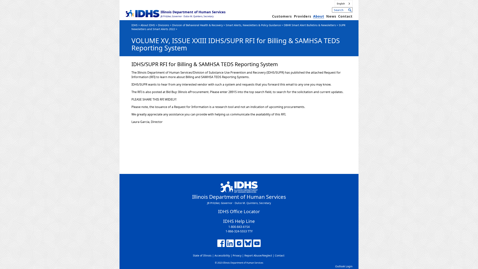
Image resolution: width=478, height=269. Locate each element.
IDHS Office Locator (239, 211)
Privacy (237, 255)
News (331, 16)
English (341, 3)
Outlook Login (344, 266)
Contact (345, 16)
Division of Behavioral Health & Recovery (197, 25)
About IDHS (148, 25)
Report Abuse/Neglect (258, 255)
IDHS (134, 25)
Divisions (163, 25)
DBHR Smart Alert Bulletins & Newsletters (310, 25)
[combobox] (344, 3)
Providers (302, 16)
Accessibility (222, 255)
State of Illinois (202, 255)
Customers (282, 16)
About (318, 16)
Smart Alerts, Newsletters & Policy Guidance (253, 25)
